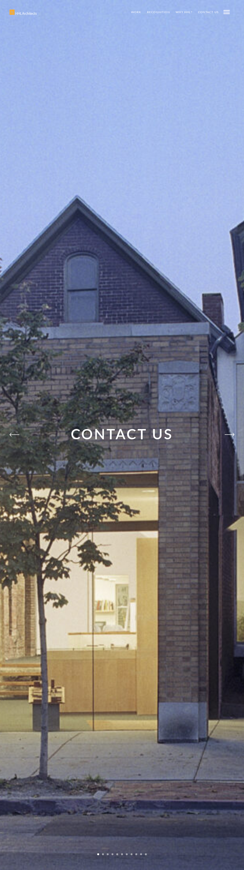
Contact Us (208, 12)
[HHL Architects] (23, 12)
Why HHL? (184, 12)
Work (136, 12)
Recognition (158, 12)
